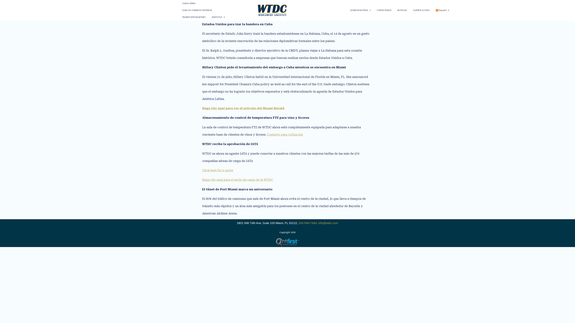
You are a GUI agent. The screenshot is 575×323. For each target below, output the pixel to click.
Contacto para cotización (285, 134)
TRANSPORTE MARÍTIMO (194, 17)
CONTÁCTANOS (384, 10)
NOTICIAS (402, 10)
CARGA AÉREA (189, 3)
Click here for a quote (217, 170)
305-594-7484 (308, 223)
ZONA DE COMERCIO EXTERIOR (197, 10)
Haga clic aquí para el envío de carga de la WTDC (237, 180)
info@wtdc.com (328, 223)
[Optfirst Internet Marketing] (287, 242)
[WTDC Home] (272, 10)
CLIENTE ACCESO (421, 10)
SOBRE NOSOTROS (359, 10)
